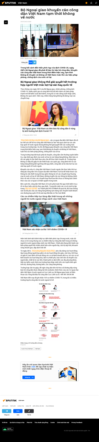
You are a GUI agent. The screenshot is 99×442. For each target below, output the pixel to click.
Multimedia (50, 406)
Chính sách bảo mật (63, 422)
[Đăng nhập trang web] (91, 3)
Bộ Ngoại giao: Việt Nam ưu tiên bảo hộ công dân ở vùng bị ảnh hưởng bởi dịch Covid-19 (48, 129)
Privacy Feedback (76, 422)
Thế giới (13, 406)
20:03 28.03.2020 (25, 21)
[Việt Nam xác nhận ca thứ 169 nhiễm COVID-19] (49, 214)
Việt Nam (37, 348)
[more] (75, 135)
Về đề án (4, 422)
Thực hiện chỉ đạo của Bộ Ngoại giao (35, 140)
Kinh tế (28, 406)
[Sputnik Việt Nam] (9, 4)
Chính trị (20, 406)
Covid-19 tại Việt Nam (27, 348)
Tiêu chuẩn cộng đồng (41, 422)
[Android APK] (8, 429)
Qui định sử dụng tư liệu (17, 422)
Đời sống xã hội (38, 406)
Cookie (52, 422)
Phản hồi (29, 422)
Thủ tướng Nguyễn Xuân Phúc (43, 251)
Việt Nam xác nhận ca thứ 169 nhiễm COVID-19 (44, 229)
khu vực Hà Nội (31, 188)
